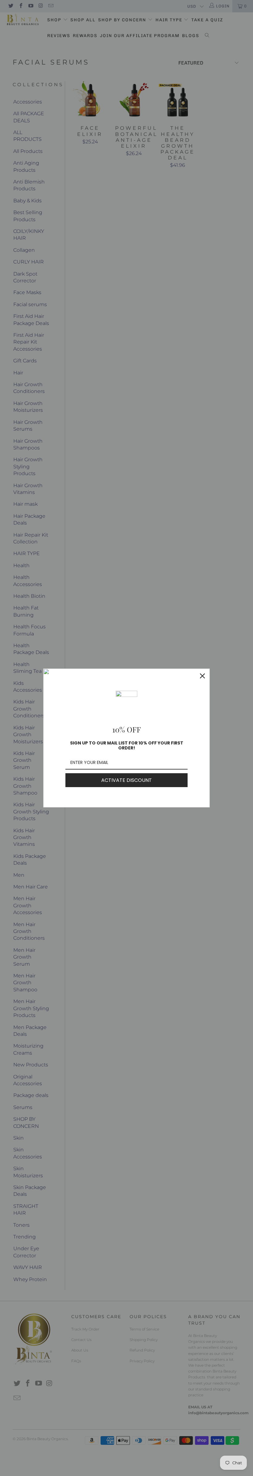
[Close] (202, 675)
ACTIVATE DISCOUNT (126, 780)
